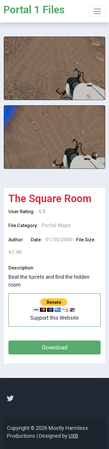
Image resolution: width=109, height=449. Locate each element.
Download (54, 347)
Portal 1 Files (34, 10)
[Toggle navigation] (97, 11)
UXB (73, 436)
